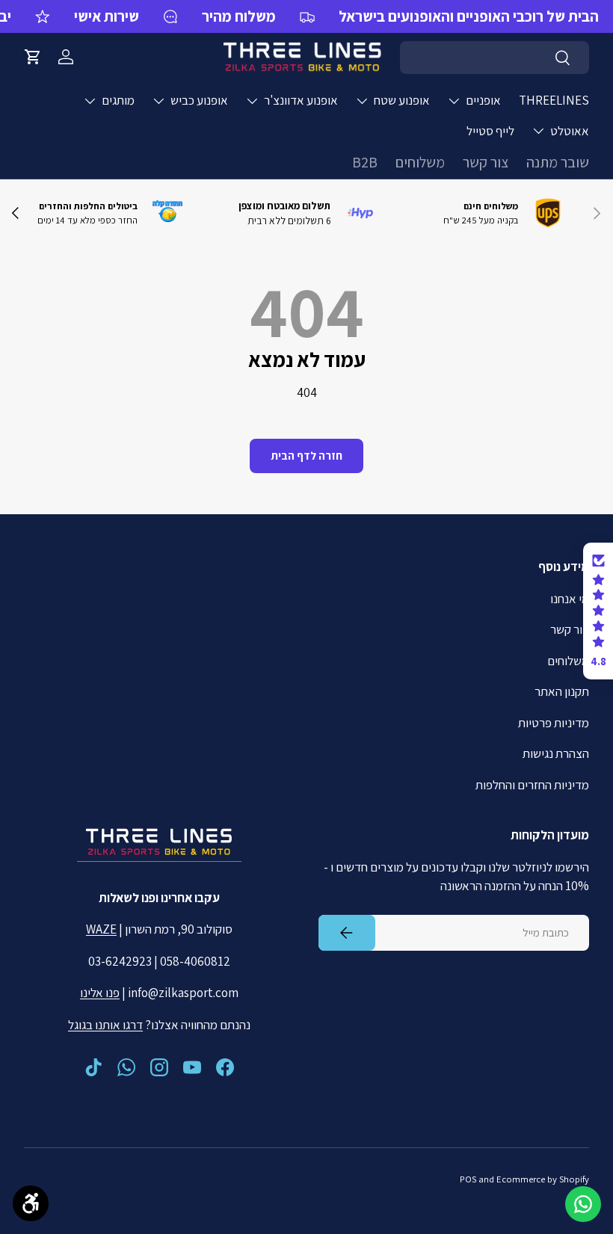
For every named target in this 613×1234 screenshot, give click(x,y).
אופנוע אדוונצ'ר (301, 100)
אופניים (483, 100)
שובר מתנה (557, 162)
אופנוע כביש (199, 100)
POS (468, 1179)
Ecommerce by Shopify (542, 1179)
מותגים (118, 100)
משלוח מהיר (239, 16)
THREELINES (554, 100)
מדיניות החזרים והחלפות (532, 785)
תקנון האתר (562, 691)
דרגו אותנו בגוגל (105, 1024)
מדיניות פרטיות (553, 723)
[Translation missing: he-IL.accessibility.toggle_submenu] (454, 101)
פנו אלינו (100, 992)
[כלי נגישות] (31, 1203)
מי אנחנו (569, 598)
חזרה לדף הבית (306, 455)
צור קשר (485, 162)
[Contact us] (583, 1204)
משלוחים (420, 162)
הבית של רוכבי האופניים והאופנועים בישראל (469, 16)
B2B (365, 162)
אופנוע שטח (402, 100)
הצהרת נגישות (556, 753)
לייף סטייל (490, 131)
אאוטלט (569, 131)
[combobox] (494, 57)
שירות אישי (106, 16)
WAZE (101, 929)
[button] (32, 56)
